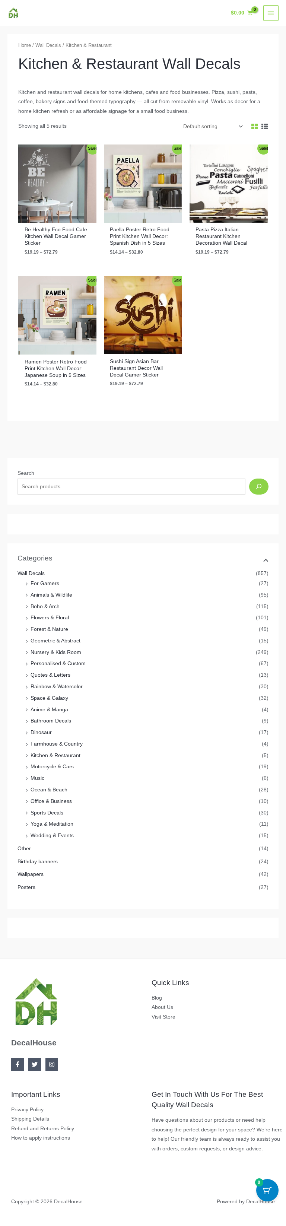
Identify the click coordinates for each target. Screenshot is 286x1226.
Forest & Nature (49, 629)
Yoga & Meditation (52, 824)
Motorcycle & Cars (52, 766)
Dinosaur (41, 732)
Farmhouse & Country (57, 744)
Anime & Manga (49, 709)
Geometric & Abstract (55, 641)
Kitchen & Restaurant (55, 755)
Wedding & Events (52, 835)
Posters (26, 887)
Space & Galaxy (49, 698)
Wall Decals (31, 573)
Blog (157, 998)
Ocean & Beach (49, 790)
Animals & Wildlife (51, 595)
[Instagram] (51, 1064)
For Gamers (45, 583)
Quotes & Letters (50, 675)
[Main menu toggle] (271, 12)
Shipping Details (30, 1119)
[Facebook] (17, 1064)
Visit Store (163, 1017)
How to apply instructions (40, 1138)
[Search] (258, 487)
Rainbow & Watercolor (57, 686)
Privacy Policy (27, 1109)
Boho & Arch (45, 606)
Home (24, 45)
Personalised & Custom (58, 663)
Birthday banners (38, 861)
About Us (162, 1007)
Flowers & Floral (50, 617)
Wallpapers (31, 874)
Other (24, 848)
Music (37, 778)
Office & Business (51, 801)
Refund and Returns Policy (42, 1128)
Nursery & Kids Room (56, 652)
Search (26, 473)
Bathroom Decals (51, 721)
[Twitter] (34, 1064)
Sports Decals (47, 813)
